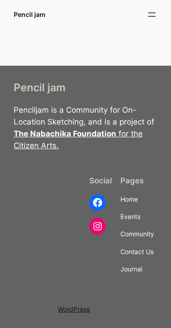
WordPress (74, 309)
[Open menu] (151, 14)
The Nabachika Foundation (65, 133)
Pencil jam (30, 14)
